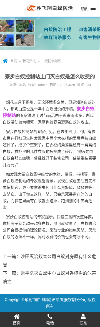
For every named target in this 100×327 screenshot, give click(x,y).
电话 (50, 323)
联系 (83, 323)
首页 (13, 61)
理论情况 (38, 230)
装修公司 (61, 158)
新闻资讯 (29, 61)
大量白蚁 (25, 174)
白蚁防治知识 (51, 61)
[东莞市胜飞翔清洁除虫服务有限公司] (50, 14)
